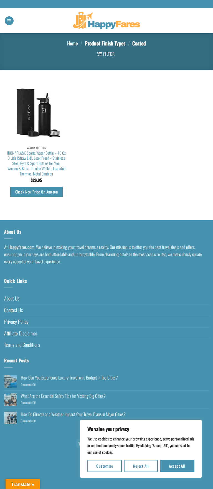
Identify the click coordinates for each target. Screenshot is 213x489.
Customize (104, 466)
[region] (141, 449)
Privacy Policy (16, 321)
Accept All (177, 466)
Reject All (141, 466)
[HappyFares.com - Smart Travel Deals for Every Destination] (106, 21)
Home (72, 43)
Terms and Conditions (22, 344)
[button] (9, 21)
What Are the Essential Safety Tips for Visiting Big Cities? (63, 396)
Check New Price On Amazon (36, 192)
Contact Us (13, 310)
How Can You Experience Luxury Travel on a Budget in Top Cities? (69, 377)
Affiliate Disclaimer (20, 333)
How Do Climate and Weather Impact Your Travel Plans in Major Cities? (73, 414)
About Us (12, 298)
